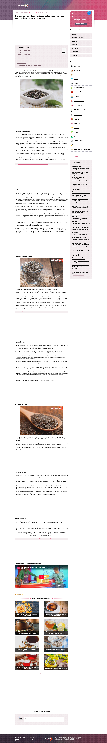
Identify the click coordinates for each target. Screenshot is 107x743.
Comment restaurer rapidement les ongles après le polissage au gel (80, 240)
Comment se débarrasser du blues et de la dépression (81, 248)
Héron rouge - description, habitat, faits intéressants (80, 200)
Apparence (74, 41)
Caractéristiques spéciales (23, 50)
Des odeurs (75, 51)
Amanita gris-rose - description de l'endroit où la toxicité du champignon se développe (81, 231)
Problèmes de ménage (78, 37)
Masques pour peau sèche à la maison (81, 276)
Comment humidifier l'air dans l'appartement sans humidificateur (80, 244)
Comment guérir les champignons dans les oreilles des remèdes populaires (80, 220)
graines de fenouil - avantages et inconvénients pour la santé (31, 311)
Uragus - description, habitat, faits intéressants (80, 251)
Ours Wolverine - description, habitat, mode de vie (79, 269)
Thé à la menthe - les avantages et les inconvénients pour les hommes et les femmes (81, 207)
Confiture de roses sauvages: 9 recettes (79, 185)
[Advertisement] (41, 30)
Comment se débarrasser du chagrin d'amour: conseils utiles (80, 212)
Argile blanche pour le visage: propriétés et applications (79, 196)
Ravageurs (74, 44)
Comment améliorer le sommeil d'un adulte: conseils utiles (80, 182)
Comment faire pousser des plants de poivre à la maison (81, 189)
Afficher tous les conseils (76, 155)
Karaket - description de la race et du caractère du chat (81, 166)
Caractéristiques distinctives (24, 54)
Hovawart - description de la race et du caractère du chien (80, 262)
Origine (19, 52)
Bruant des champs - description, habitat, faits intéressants (80, 258)
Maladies (74, 34)
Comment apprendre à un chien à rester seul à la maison (80, 173)
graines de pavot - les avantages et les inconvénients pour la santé (32, 164)
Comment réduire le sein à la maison (80, 227)
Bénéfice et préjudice (43, 12)
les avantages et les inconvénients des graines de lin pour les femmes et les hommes (37, 538)
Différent (33, 12)
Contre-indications (21, 63)
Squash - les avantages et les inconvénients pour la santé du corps (81, 192)
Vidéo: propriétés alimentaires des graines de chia (29, 65)
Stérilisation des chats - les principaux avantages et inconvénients (78, 177)
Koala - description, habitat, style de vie (81, 273)
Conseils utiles (24, 12)
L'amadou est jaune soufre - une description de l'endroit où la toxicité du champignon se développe (81, 236)
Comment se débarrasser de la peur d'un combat (80, 169)
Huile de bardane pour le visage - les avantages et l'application (80, 203)
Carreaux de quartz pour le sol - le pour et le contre (80, 255)
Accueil (16, 12)
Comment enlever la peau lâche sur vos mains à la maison (80, 266)
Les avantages (20, 56)
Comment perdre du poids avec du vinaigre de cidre (80, 216)
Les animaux (75, 48)
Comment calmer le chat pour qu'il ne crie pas (81, 224)
